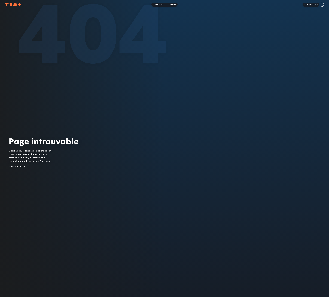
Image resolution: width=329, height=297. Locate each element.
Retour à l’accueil (16, 166)
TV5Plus (13, 5)
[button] (158, 5)
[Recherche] (322, 5)
